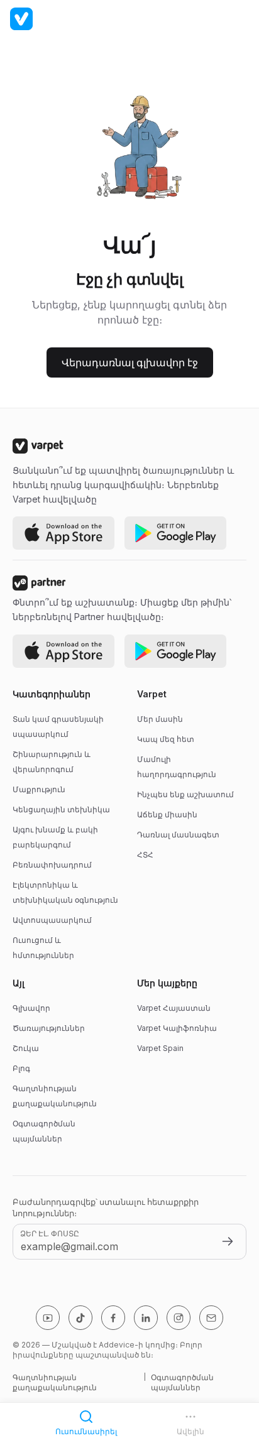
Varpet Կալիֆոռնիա (177, 1028)
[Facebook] (113, 1317)
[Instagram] (178, 1317)
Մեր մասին (160, 719)
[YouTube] (48, 1317)
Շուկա (26, 1048)
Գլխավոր (31, 1008)
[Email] (211, 1317)
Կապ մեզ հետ (165, 739)
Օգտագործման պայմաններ (182, 1382)
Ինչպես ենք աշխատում (185, 794)
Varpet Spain (160, 1048)
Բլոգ (21, 1068)
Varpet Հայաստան (174, 1008)
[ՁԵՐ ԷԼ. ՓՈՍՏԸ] (227, 1241)
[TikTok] (80, 1317)
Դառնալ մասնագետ (178, 834)
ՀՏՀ (145, 854)
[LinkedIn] (146, 1317)
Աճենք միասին (167, 814)
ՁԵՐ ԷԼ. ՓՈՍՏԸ (49, 1233)
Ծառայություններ (49, 1028)
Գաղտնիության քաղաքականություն (55, 1382)
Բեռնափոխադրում (52, 864)
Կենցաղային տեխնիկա (61, 809)
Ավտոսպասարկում (52, 920)
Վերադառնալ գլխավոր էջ (130, 362)
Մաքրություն (39, 789)
